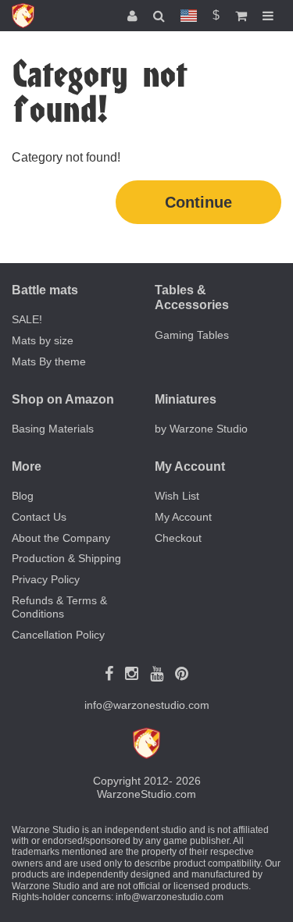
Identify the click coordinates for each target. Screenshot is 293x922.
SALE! (27, 319)
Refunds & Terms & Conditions (59, 607)
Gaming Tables (192, 335)
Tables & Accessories (192, 297)
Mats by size (42, 340)
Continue (198, 202)
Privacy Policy (46, 579)
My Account (183, 517)
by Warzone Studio (201, 428)
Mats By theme (49, 361)
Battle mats (45, 290)
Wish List (177, 495)
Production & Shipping (66, 558)
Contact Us (39, 517)
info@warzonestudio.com (146, 705)
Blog (23, 495)
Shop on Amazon (63, 399)
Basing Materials (53, 428)
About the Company (61, 538)
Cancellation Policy (58, 634)
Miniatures (185, 399)
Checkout (178, 538)
